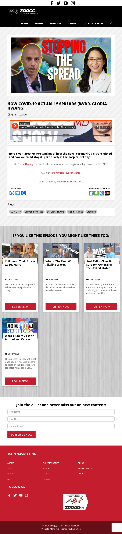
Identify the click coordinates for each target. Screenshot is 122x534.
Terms (10, 468)
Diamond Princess (34, 211)
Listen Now (20, 306)
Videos (39, 23)
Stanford (91, 211)
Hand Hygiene (75, 211)
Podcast (55, 23)
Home (24, 23)
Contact (47, 479)
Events (46, 473)
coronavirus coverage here (65, 172)
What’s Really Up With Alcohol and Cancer (19, 337)
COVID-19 (15, 211)
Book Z (81, 473)
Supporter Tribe (51, 463)
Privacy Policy (85, 468)
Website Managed (50, 528)
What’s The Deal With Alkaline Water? (60, 263)
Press (81, 463)
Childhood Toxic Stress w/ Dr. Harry (20, 263)
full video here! (75, 181)
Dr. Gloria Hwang (23, 164)
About (72, 23)
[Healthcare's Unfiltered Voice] (23, 11)
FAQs (9, 479)
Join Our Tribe (94, 23)
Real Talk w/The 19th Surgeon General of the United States (100, 265)
